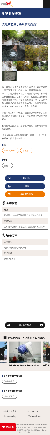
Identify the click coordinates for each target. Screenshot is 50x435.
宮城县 (25, 150)
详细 (11, 343)
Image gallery (10, 416)
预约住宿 (8, 381)
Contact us (33, 411)
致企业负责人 (10, 411)
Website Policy (35, 416)
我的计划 (10, 427)
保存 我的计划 (26, 194)
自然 (6, 165)
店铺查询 (8, 396)
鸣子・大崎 (9, 150)
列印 (27, 186)
